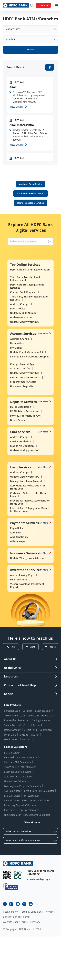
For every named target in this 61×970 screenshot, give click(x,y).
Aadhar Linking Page (22, 575)
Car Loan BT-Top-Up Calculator (21, 810)
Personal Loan (12, 710)
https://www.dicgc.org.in (38, 879)
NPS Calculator (12, 814)
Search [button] (30, 49)
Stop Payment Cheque (23, 381)
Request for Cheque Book (25, 377)
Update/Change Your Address (27, 558)
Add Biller (15, 532)
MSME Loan (28, 739)
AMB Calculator (13, 790)
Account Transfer (20, 368)
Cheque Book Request (23, 292)
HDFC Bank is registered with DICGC (40, 872)
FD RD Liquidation (20, 406)
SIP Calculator (12, 800)
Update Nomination (21, 317)
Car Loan (28, 710)
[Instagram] (11, 904)
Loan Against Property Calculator (22, 786)
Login (42, 5)
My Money (16, 347)
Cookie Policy (10, 911)
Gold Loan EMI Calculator (18, 776)
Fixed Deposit (11, 739)
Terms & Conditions (31, 911)
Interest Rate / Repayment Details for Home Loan (29, 509)
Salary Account (12, 725)
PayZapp (23, 734)
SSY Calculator (12, 795)
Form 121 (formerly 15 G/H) (25, 415)
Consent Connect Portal (16, 916)
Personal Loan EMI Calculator (20, 757)
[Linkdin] (31, 904)
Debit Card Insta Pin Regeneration (30, 269)
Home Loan (47, 715)
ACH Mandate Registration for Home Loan (27, 487)
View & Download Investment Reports (27, 585)
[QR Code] (7, 875)
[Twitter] (24, 904)
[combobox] (30, 29)
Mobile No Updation (22, 445)
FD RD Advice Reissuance (24, 411)
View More (43, 333)
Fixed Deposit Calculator (36, 800)
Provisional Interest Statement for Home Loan (30, 502)
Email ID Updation (20, 441)
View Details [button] (16, 106)
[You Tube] (18, 904)
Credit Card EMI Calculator (39, 790)
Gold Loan (33, 715)
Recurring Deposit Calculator (20, 805)
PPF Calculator (31, 795)
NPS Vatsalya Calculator (36, 814)
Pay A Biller (16, 528)
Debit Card (45, 729)
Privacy (49, 911)
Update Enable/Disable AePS (26, 352)
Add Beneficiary (19, 537)
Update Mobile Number (23, 313)
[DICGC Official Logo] (18, 875)
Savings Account (41, 720)
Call (13, 646)
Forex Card (10, 734)
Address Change (19, 304)
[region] (30, 95)
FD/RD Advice (17, 308)
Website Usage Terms (15, 922)
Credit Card (30, 729)
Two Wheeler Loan (14, 715)
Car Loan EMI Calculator (17, 762)
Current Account (32, 725)
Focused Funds (18, 579)
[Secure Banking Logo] (10, 886)
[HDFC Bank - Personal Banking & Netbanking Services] (18, 863)
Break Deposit (18, 420)
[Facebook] (5, 904)
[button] (49, 67)
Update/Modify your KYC (24, 321)
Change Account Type (22, 364)
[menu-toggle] (56, 5)
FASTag (35, 734)
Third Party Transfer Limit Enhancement (25, 278)
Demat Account (12, 729)
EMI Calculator (12, 752)
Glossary (35, 922)
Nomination (17, 343)
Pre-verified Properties (17, 720)
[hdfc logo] (16, 5)
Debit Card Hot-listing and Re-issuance (27, 286)
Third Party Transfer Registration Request (29, 298)
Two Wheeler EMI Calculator (20, 767)
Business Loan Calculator (18, 771)
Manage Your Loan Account (26, 481)
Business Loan (43, 710)
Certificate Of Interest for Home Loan (28, 494)
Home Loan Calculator (16, 781)
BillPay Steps (17, 541)
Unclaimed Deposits (21, 386)
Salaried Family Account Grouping (29, 356)
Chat (32, 646)
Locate (52, 646)
